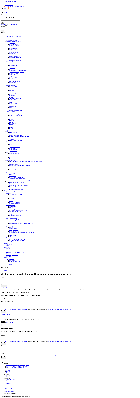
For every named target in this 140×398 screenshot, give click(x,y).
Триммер (8, 251)
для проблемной (13, 149)
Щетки (8, 248)
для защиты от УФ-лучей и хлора (17, 70)
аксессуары (12, 236)
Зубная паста (9, 244)
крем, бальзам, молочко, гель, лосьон (18, 212)
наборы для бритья (14, 231)
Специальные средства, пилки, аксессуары (20, 180)
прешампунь (12, 95)
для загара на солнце (14, 203)
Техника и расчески (11, 111)
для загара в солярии (14, 202)
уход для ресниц (13, 132)
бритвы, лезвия (13, 228)
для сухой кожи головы (15, 60)
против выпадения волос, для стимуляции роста (21, 223)
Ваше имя (3, 298)
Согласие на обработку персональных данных (17, 365)
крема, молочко (13, 103)
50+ (10, 158)
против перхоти (13, 82)
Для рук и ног (7, 172)
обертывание (12, 206)
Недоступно (3, 285)
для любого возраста (14, 153)
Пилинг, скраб (12, 176)
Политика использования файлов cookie (16, 367)
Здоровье (6, 243)
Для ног (8, 181)
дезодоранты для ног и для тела (17, 240)
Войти (5, 12)
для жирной (12, 148)
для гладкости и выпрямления (16, 72)
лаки (10, 102)
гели (10, 107)
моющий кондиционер (15, 98)
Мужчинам (6, 216)
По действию (9, 61)
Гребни (11, 127)
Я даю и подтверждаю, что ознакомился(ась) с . (36, 309)
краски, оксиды (13, 86)
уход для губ (12, 139)
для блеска (12, 74)
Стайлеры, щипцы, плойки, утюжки (15, 252)
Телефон (3, 335)
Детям (5, 257)
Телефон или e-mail (6, 300)
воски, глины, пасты (14, 108)
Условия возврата (10, 382)
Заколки (11, 126)
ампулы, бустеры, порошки (16, 110)
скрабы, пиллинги (13, 164)
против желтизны (13, 83)
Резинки (11, 119)
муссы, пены (12, 87)
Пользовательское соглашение (13, 369)
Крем (10, 174)
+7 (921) (5, 24)
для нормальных (13, 47)
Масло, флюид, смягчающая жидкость (18, 185)
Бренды (5, 35)
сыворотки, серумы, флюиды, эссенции (19, 166)
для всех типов (13, 143)
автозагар (11, 133)
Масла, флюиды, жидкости (16, 177)
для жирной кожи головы (15, 57)
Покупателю (7, 378)
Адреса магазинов (8, 5)
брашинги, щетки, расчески (16, 115)
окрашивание (12, 62)
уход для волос (10, 259)
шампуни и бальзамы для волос (17, 220)
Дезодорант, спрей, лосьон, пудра (17, 178)
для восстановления (14, 73)
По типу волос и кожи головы (13, 41)
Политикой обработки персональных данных (59, 309)
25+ (10, 155)
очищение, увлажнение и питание (17, 239)
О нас (5, 3)
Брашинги (9, 256)
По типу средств (10, 85)
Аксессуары (9, 116)
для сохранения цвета (14, 66)
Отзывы (6, 9)
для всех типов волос (14, 56)
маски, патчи (12, 169)
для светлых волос (14, 45)
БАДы (8, 245)
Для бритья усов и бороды (12, 226)
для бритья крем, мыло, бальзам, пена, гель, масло (21, 232)
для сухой (11, 144)
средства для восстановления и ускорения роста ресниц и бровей (25, 161)
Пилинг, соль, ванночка (15, 186)
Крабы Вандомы (13, 123)
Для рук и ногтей (10, 173)
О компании (9, 370)
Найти (2, 22)
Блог (7, 372)
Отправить (3, 312)
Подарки (6, 37)
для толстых (12, 43)
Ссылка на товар (5, 333)
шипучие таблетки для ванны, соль (18, 210)
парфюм (11, 97)
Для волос (6, 39)
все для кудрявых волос (15, 263)
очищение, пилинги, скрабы (16, 194)
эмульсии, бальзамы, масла (16, 170)
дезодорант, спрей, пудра (15, 211)
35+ (10, 156)
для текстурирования (14, 64)
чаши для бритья (13, 230)
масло (10, 214)
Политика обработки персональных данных (17, 366)
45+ (10, 157)
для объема (12, 69)
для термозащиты (13, 65)
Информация (7, 363)
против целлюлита (14, 197)
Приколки (11, 120)
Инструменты (7, 247)
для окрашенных (13, 49)
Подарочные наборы (11, 40)
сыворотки (12, 91)
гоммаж (11, 207)
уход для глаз (12, 137)
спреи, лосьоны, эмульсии (15, 89)
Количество (3, 284)
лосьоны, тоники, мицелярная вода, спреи (19, 165)
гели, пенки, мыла (13, 162)
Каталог (3, 32)
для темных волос (13, 44)
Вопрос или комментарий (7, 301)
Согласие (3, 310)
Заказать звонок (14, 24)
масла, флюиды (13, 99)
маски (10, 101)
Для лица (6, 130)
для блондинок (13, 48)
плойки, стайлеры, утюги (15, 114)
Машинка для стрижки (12, 255)
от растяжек (12, 198)
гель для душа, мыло (14, 209)
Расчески (8, 253)
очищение (11, 78)
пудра (10, 94)
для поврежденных (14, 52)
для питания (12, 68)
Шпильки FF (12, 128)
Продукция (6, 374)
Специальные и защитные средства (18, 187)
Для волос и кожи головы (12, 219)
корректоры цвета (13, 104)
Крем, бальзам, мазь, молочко (16, 182)
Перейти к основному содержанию (9, 1)
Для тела (6, 190)
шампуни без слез (13, 260)
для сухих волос (13, 51)
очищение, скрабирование (15, 135)
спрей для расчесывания (15, 261)
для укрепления (13, 77)
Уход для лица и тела (11, 238)
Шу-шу (11, 118)
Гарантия (8, 383)
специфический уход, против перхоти (18, 224)
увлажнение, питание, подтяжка (17, 195)
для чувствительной (14, 145)
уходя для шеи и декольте (15, 140)
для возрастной (13, 151)
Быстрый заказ (4, 287)
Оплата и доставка (11, 380)
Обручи (11, 122)
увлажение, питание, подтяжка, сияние (19, 136)
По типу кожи (9, 141)
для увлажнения (13, 76)
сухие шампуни (13, 93)
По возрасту (9, 152)
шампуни (11, 90)
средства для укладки (14, 81)
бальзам (11, 264)
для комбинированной (14, 147)
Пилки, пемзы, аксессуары (16, 189)
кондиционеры (13, 106)
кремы (11, 168)
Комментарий (4, 336)
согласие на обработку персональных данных (16, 309)
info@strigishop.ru (10, 322)
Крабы (11, 124)
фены (10, 112)
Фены (7, 249)
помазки (11, 227)
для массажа (12, 199)
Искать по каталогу (5, 19)
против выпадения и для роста (17, 79)
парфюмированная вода (15, 215)
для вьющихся (12, 54)
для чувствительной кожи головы (17, 58)
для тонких (12, 53)
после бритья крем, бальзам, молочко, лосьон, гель (21, 234)
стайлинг (11, 222)
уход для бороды (13, 235)
